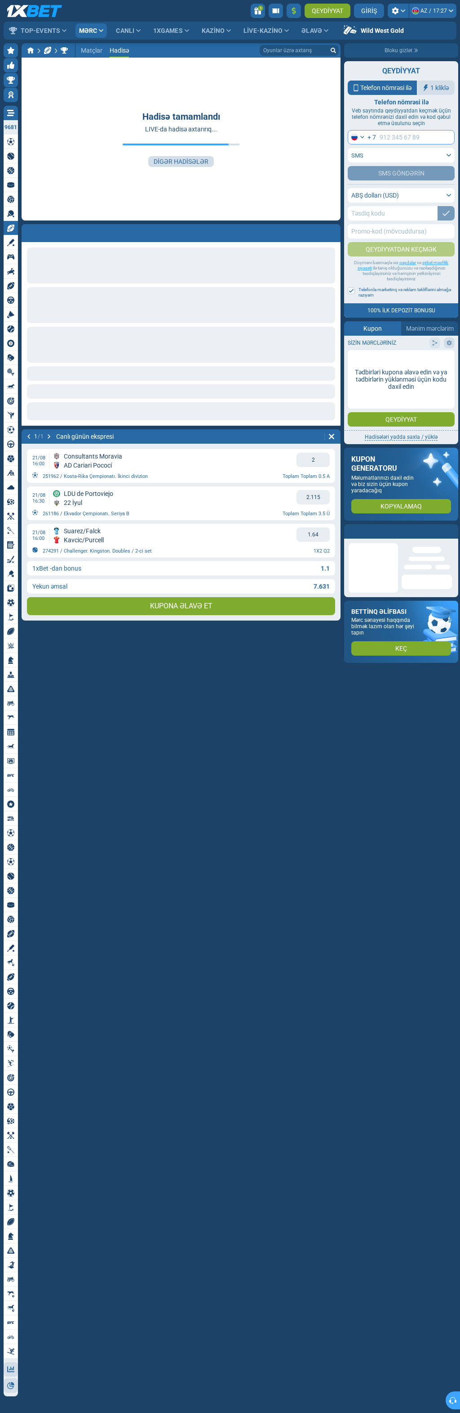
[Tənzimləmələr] (398, 11)
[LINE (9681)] (30, 50)
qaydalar (407, 262)
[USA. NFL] (64, 50)
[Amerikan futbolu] (47, 50)
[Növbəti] (49, 436)
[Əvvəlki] (28, 436)
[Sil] (331, 436)
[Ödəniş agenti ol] (276, 11)
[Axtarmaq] (333, 50)
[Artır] (294, 11)
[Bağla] (451, 531)
